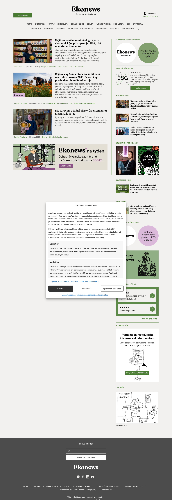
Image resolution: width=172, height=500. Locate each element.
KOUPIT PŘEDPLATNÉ (151, 17)
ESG (43, 103)
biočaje (52, 137)
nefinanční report (69, 67)
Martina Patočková (20, 103)
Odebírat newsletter (86, 457)
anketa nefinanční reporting (57, 103)
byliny (57, 137)
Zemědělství (51, 67)
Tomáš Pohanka (19, 67)
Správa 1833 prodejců (60, 281)
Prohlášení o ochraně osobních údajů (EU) (78, 489)
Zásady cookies (69, 294)
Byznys (43, 67)
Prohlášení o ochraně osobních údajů (92, 294)
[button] (138, 28)
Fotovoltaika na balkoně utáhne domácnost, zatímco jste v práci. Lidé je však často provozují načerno (144, 118)
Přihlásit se (107, 489)
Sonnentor (80, 67)
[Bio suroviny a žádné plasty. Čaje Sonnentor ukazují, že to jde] (32, 122)
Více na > (150, 318)
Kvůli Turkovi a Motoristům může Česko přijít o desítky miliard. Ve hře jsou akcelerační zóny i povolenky (143, 131)
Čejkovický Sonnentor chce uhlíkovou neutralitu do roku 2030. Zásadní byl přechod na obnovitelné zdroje (78, 77)
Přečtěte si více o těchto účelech (85, 281)
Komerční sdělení (83, 486)
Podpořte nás (22, 15)
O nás (25, 486)
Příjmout (60, 288)
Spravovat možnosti (112, 288)
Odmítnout (87, 288)
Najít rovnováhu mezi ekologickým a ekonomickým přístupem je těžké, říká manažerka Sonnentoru (78, 43)
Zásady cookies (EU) (134, 486)
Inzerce (37, 486)
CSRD (60, 67)
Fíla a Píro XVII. (122, 426)
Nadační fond (52, 486)
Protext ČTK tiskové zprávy (108, 486)
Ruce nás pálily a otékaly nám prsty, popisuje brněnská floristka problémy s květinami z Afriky (144, 105)
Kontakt (67, 486)
